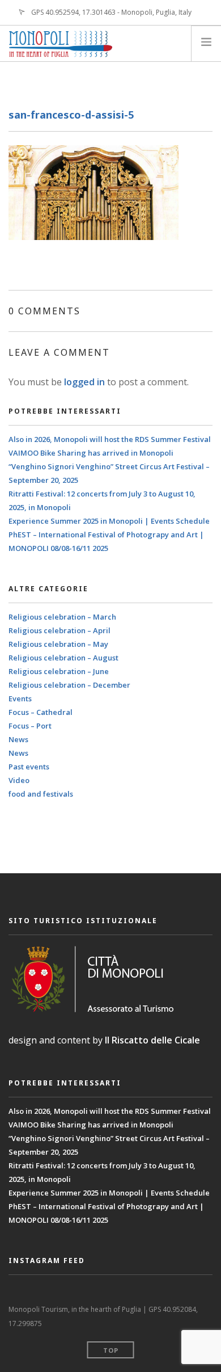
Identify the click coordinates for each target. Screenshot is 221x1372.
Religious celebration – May (58, 644)
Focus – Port (30, 726)
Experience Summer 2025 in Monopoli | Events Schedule (109, 521)
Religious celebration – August (63, 658)
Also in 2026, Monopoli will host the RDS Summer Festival (109, 439)
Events (20, 698)
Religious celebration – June (58, 671)
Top (110, 1350)
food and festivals (40, 794)
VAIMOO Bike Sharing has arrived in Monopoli (90, 453)
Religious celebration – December (69, 685)
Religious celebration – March (62, 617)
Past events (28, 766)
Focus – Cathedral (40, 712)
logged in (84, 382)
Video (18, 780)
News (18, 739)
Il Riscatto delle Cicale (152, 1040)
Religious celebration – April (59, 630)
